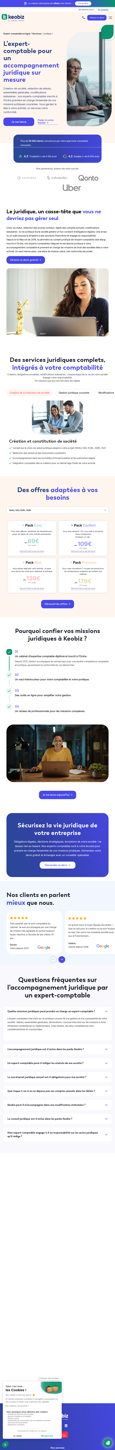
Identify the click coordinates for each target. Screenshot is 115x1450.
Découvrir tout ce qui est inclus (32, 551)
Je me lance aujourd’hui (56, 794)
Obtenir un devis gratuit (24, 259)
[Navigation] (110, 18)
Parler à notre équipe (46, 121)
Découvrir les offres (56, 604)
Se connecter (103, 10)
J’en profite (83, 3)
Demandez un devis (56, 865)
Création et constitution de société (29, 393)
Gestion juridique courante (74, 393)
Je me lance (18, 121)
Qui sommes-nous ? (86, 10)
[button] (53, 959)
